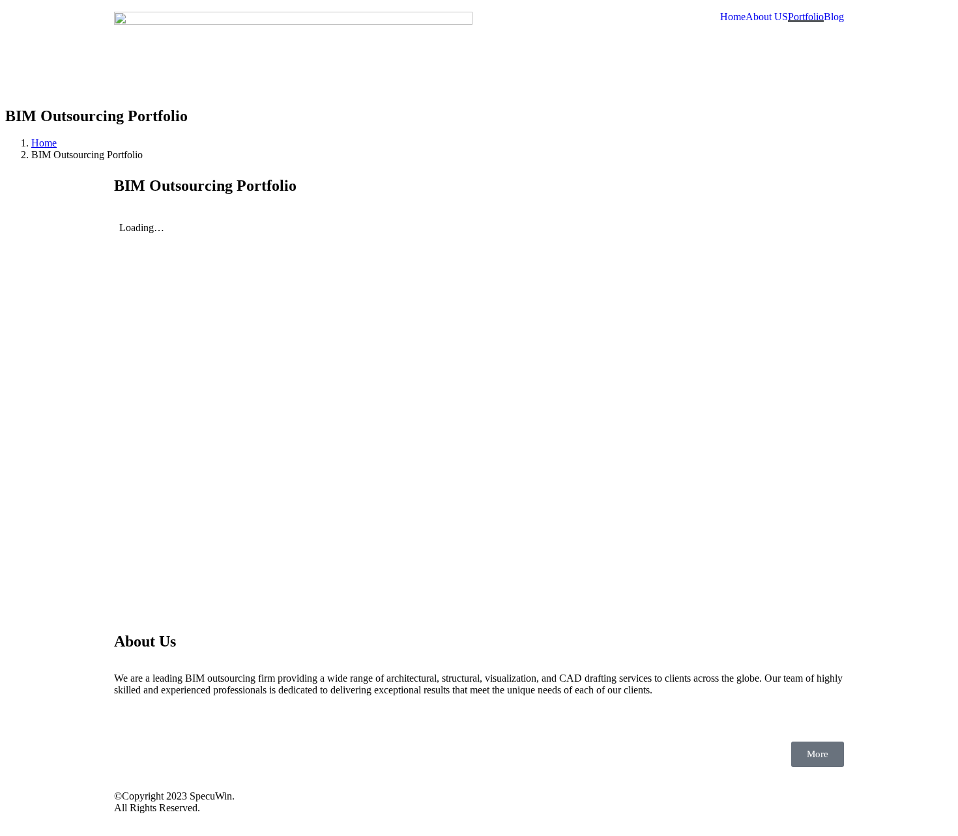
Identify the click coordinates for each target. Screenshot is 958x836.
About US (767, 17)
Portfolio (806, 17)
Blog (834, 17)
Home (733, 17)
